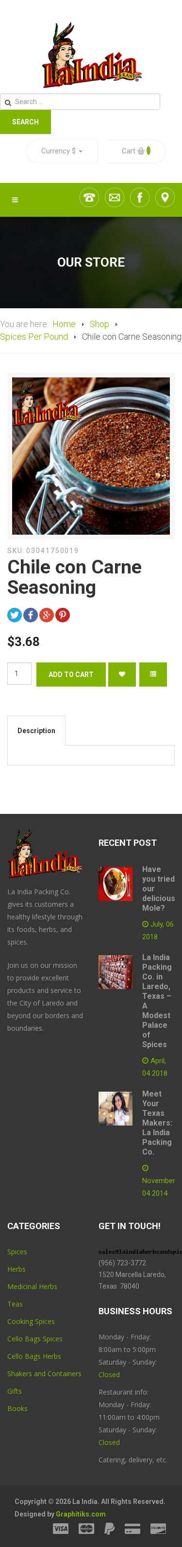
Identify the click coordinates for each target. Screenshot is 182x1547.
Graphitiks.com (81, 1514)
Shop (99, 324)
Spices (17, 1251)
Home (64, 324)
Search (25, 122)
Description (36, 731)
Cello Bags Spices (35, 1338)
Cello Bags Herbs (34, 1356)
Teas (15, 1303)
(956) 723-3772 (122, 1263)
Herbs (16, 1269)
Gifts (14, 1391)
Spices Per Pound (34, 336)
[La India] (91, 55)
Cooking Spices (31, 1321)
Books (17, 1408)
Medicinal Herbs (32, 1286)
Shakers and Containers (44, 1373)
